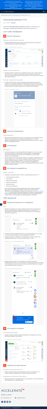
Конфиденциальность (16, 407)
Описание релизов (16, 15)
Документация (4, 15)
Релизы (9, 15)
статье (36, 28)
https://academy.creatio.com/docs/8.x (13, 8)
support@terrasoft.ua (21, 397)
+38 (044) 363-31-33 (7, 397)
